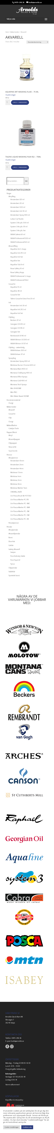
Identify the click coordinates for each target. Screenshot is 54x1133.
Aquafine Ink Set (16, 257)
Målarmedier (14, 32)
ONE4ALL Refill (16, 492)
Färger (9, 193)
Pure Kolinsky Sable (17, 556)
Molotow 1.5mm (16, 473)
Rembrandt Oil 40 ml (18, 336)
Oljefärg (11, 317)
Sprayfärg (12, 358)
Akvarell (12, 410)
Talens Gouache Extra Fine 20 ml (22, 299)
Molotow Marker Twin (18, 488)
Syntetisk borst (14, 576)
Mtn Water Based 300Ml (19, 396)
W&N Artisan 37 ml (17, 354)
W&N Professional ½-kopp (20, 276)
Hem (7, 32)
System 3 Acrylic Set (17, 231)
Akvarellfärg (13, 246)
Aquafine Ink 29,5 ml (18, 253)
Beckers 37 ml (15, 320)
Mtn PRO (13, 392)
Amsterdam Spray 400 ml (20, 215)
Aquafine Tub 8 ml (17, 265)
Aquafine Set (15, 261)
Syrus (12, 564)
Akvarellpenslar (14, 534)
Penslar (9, 527)
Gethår (11, 545)
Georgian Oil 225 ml (17, 324)
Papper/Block (12, 432)
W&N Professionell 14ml (19, 280)
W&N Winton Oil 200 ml (19, 340)
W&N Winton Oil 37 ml (19, 344)
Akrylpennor (13, 458)
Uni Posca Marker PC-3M (19, 511)
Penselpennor (14, 523)
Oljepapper (13, 443)
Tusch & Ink (13, 451)
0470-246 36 (16, 1038)
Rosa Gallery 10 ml (17, 269)
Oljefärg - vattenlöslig (16, 348)
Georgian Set (15, 332)
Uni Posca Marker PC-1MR (20, 507)
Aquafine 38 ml (16, 291)
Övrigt (11, 403)
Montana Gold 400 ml (18, 381)
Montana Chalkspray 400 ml (21, 373)
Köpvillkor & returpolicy (14, 1100)
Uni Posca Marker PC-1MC (20, 504)
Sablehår (12, 572)
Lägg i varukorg (20, 102)
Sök (26, 181)
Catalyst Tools (14, 428)
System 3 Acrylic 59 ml (18, 227)
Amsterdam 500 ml (17, 207)
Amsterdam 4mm (16, 469)
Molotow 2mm (16, 480)
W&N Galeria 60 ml (17, 234)
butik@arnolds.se (17, 1041)
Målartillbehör (12, 425)
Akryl (10, 435)
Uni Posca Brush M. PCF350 (20, 496)
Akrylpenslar (13, 530)
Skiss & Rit (12, 447)
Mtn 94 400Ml (15, 388)
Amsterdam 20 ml (17, 203)
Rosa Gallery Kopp (17, 272)
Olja (10, 418)
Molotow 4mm (16, 484)
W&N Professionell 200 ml (20, 238)
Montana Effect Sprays (18, 377)
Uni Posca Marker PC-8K (19, 519)
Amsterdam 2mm (16, 465)
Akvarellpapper (14, 439)
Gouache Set (15, 295)
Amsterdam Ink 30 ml (18, 211)
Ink (10, 303)
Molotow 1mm (15, 476)
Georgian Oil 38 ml (17, 328)
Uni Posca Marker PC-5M (19, 515)
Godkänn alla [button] (27, 1127)
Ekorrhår (12, 542)
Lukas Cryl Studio (16, 219)
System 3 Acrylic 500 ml (19, 223)
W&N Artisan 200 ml (18, 350)
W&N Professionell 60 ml (19, 242)
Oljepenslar (13, 568)
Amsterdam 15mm (17, 461)
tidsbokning (21, 1069)
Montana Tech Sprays (18, 385)
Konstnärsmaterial (13, 400)
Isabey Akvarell (14, 549)
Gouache (12, 284)
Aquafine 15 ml (15, 287)
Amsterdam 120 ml (17, 200)
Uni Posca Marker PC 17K (19, 500)
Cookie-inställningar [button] (12, 1127)
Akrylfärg (12, 197)
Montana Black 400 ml (18, 369)
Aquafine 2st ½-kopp (18, 249)
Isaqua (12, 552)
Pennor (9, 455)
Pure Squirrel (15, 560)
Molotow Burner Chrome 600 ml (22, 365)
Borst (10, 538)
